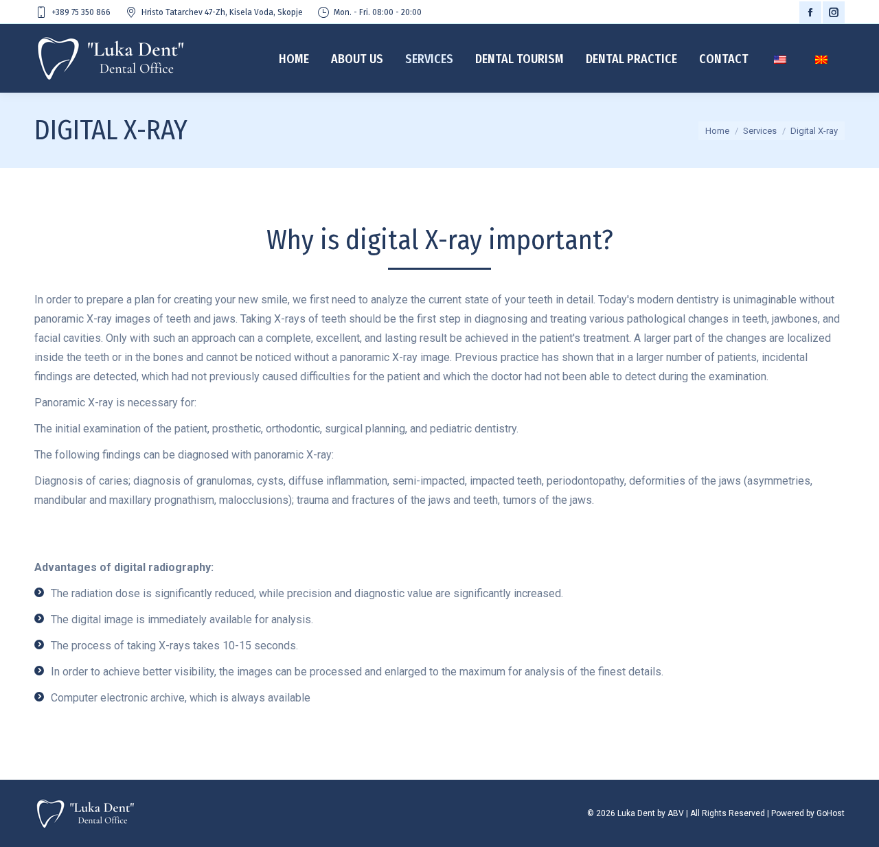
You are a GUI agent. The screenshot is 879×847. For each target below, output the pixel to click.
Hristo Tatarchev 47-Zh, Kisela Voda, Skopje (222, 12)
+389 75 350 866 (81, 12)
